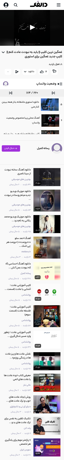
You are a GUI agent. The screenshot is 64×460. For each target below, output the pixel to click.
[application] (32, 28)
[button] (32, 27)
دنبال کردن (9, 148)
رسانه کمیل (43, 148)
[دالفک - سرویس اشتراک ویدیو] (41, 5)
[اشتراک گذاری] (17, 71)
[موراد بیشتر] (8, 71)
